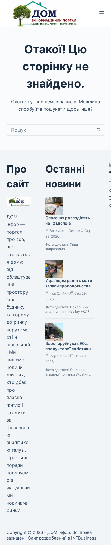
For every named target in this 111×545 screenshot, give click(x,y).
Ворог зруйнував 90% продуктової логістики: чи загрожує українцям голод (68, 351)
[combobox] (50, 130)
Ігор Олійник (60, 293)
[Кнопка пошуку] (98, 130)
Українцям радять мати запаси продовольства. (68, 283)
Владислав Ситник (65, 230)
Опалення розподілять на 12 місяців (67, 220)
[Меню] (101, 13)
